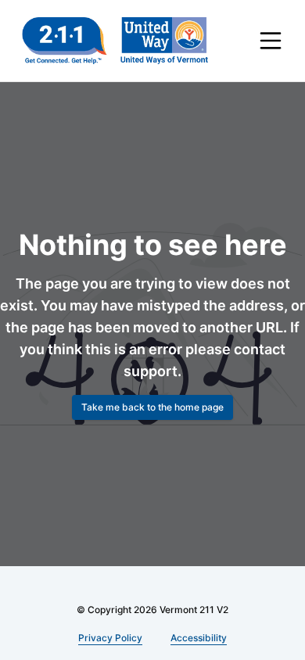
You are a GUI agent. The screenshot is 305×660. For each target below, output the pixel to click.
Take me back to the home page (152, 407)
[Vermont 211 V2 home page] (115, 40)
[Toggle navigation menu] (270, 40)
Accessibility (196, 637)
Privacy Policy (111, 637)
